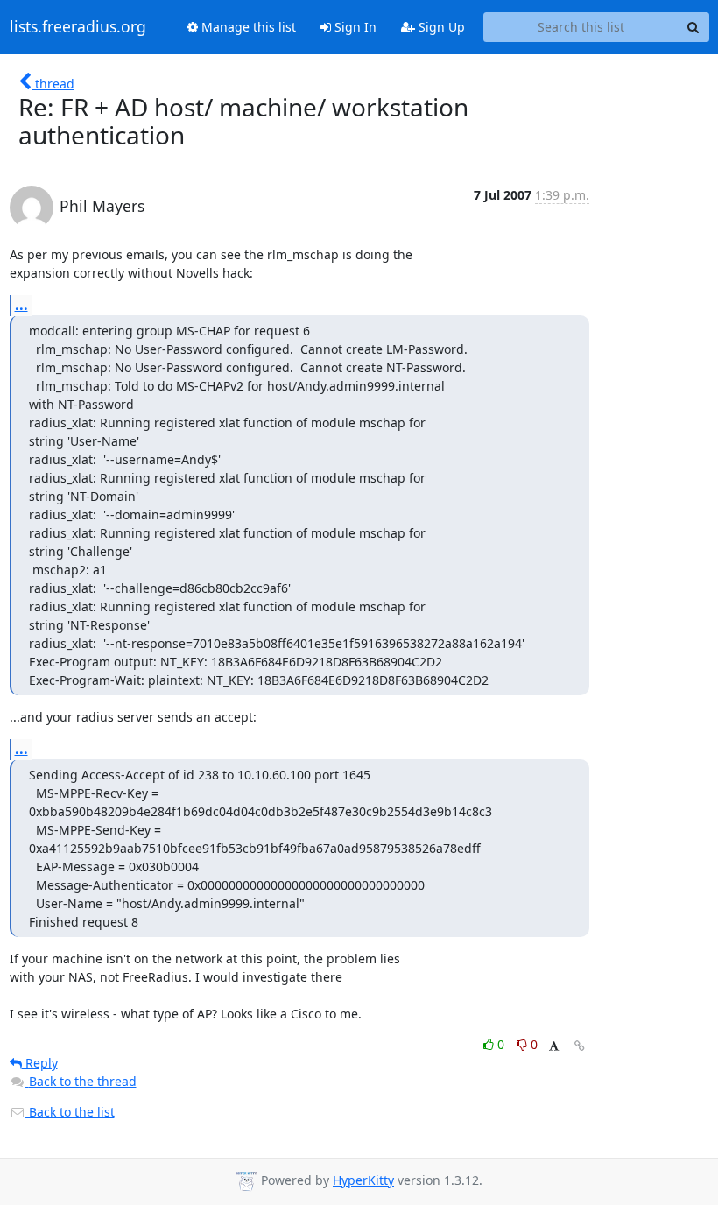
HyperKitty (363, 1180)
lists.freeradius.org (78, 27)
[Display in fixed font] (554, 1047)
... (21, 304)
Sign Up (440, 26)
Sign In (354, 26)
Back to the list (70, 1111)
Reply (40, 1062)
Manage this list (247, 26)
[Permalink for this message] (579, 1046)
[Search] (693, 27)
